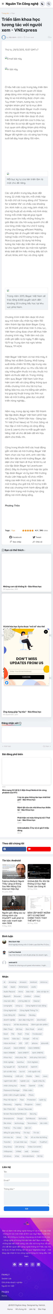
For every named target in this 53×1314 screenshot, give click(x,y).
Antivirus (43, 982)
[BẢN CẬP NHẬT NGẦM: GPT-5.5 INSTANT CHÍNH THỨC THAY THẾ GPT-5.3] (39, 903)
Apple (13, 987)
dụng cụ (7, 1024)
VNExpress (8, 1151)
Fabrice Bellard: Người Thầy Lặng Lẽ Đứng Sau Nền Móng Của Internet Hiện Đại (13, 885)
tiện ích (28, 1128)
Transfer (7, 1142)
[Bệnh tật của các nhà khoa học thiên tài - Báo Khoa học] (9, 810)
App (5, 987)
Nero (37, 1076)
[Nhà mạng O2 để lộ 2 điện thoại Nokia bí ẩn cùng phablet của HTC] (26, 771)
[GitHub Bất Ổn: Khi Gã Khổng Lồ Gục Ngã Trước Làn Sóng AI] (39, 871)
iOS (20, 1043)
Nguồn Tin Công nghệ (22, 4)
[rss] (38, 1264)
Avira (20, 991)
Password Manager (12, 1090)
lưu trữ (22, 1071)
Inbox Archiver (9, 1043)
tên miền (43, 1123)
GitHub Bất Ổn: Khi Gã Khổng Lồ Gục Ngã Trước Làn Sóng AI (38, 884)
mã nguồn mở (34, 1071)
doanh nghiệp (9, 1020)
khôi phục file (20, 1057)
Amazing (12, 982)
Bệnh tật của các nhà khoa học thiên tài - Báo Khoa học (34, 808)
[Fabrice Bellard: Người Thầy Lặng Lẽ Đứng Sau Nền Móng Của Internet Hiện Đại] (13, 871)
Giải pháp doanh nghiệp (12, 1282)
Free (27, 1034)
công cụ (19, 1006)
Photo (31, 1095)
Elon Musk (30, 1029)
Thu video (17, 1128)
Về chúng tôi (20, 1309)
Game (6, 1038)
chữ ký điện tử (24, 1001)
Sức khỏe (7, 1123)
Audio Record (9, 991)
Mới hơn (7, 746)
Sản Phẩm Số (9, 1109)
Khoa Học (8, 1057)
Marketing (8, 1076)
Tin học (27, 1132)
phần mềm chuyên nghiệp (14, 1095)
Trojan (33, 1142)
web (26, 1151)
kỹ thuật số (22, 1067)
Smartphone (9, 1118)
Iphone (35, 1043)
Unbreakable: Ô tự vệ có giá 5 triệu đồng (33, 829)
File (12, 1034)
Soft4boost (30, 1118)
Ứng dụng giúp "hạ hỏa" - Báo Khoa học (22, 712)
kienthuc (20, 1062)
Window (35, 1151)
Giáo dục (16, 1038)
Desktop (22, 1015)
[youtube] (39, 849)
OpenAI (32, 1085)
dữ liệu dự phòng (21, 1024)
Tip (26, 1137)
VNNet (18, 1151)
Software (42, 1118)
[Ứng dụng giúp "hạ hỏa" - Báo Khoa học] (26, 694)
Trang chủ (5, 13)
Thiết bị (7, 1128)
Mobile (29, 1076)
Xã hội (40, 1156)
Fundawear (37, 1034)
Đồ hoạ (19, 1029)
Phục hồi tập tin (10, 1100)
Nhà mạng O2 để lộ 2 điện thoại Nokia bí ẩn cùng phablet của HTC (24, 791)
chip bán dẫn (9, 1001)
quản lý (42, 1100)
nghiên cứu (24, 1081)
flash (20, 1034)
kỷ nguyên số (9, 1067)
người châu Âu (39, 1081)
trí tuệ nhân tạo (20, 1142)
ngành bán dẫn (10, 1081)
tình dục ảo (8, 1137)
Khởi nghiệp (8, 1062)
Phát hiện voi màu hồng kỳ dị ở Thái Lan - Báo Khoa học (33, 818)
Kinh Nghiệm (33, 1062)
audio (33, 987)
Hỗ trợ (35, 1038)
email (40, 1029)
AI (4, 982)
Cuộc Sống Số (9, 1015)
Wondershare (28, 1156)
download (41, 1020)
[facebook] (14, 849)
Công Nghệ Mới (10, 1010)
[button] (4, 4)
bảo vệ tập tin (43, 991)
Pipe (13, 13)
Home (4, 1296)
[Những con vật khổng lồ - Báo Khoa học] (26, 569)
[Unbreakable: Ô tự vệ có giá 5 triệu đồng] (9, 830)
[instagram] (32, 1264)
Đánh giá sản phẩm (39, 1024)
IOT (26, 1043)
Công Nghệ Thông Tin (29, 1010)
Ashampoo (23, 987)
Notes (23, 1085)
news (45, 1076)
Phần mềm (27, 1090)
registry (18, 1104)
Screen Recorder (25, 1109)
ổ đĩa (41, 1085)
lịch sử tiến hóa (10, 1071)
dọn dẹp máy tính (26, 1020)
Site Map (42, 1309)
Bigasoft (7, 996)
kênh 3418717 (23, 1053)
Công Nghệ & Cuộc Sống (36, 1006)
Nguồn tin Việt (8, 1286)
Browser (17, 996)
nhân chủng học (10, 1085)
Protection (31, 1100)
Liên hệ (32, 1309)
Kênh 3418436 (34, 1048)
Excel (6, 1034)
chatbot (27, 996)
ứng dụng (8, 1147)
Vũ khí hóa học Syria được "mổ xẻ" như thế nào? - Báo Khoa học (24, 627)
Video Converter (34, 1147)
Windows (7, 1156)
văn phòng (19, 1147)
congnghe (8, 1006)
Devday (32, 1015)
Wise (17, 1156)
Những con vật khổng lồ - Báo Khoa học (22, 586)
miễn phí (19, 1076)
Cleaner (36, 1001)
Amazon (23, 982)
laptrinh (34, 1067)
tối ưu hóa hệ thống (39, 1137)
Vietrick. (41, 1305)
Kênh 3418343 (19, 1048)
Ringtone (28, 1104)
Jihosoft (7, 1048)
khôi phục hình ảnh (37, 1057)
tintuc (19, 1137)
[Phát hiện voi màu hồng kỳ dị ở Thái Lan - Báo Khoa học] (9, 820)
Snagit (20, 1118)
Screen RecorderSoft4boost (15, 1114)
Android (33, 982)
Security (33, 1114)
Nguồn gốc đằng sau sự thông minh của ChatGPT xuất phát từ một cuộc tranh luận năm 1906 (13, 917)
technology (19, 1123)
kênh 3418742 (37, 1053)
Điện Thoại (8, 1029)
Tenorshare (32, 1123)
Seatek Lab (6, 1278)
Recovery (7, 1104)
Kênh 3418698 (9, 1053)
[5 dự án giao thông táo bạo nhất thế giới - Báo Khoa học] (9, 800)
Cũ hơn (46, 746)
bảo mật (29, 991)
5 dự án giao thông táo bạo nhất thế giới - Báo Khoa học (33, 798)
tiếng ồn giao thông (12, 1132)
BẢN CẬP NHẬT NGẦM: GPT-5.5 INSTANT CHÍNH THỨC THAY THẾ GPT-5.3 (39, 916)
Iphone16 (44, 1043)
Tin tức (36, 1132)
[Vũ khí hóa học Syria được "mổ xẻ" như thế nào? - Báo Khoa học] (26, 609)
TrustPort (43, 1142)
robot (38, 1104)
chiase (37, 996)
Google (26, 1038)
